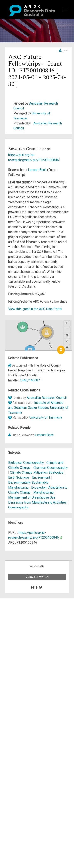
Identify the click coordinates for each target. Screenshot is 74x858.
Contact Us (20, 610)
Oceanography (19, 507)
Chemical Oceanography (50, 468)
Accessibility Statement (30, 648)
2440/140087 (30, 380)
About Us (19, 600)
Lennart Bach (37, 170)
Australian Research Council (47, 398)
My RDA (18, 605)
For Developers (24, 620)
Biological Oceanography (26, 463)
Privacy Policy (23, 643)
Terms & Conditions (27, 638)
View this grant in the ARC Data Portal (35, 309)
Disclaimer (20, 615)
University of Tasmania (45, 417)
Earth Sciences (19, 477)
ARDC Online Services (29, 625)
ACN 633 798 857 (12, 655)
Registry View (23, 630)
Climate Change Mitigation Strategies (37, 473)
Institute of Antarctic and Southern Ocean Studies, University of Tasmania (38, 408)
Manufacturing (43, 492)
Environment (41, 477)
